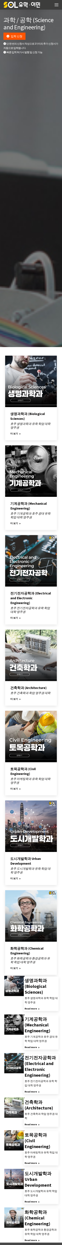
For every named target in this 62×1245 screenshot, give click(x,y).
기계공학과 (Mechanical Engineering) (37, 1024)
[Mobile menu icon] (56, 5)
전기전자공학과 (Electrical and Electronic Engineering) (30, 598)
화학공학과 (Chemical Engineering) (37, 1217)
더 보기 (14, 433)
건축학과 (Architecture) (28, 688)
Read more (31, 1008)
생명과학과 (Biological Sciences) (36, 986)
